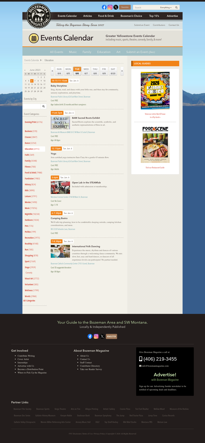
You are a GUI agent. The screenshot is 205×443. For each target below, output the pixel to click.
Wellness (32, 290)
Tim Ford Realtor (142, 408)
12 (29, 84)
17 (44, 84)
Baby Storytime (59, 85)
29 (38, 91)
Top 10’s (154, 15)
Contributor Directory (90, 365)
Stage (30, 267)
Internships (23, 362)
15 (38, 84)
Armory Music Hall (83, 422)
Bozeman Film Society (22, 408)
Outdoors (32, 220)
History (30, 184)
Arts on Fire (75, 408)
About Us (84, 355)
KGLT (97, 422)
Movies (31, 202)
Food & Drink (106, 15)
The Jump (120, 415)
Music (73, 52)
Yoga (53, 153)
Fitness (30, 166)
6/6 (77, 71)
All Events (56, 52)
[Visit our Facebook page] (104, 6)
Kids (30, 190)
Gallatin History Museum (45, 415)
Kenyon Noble (66, 415)
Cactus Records (168, 415)
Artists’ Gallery (109, 408)
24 (44, 88)
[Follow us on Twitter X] (115, 6)
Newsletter (125, 7)
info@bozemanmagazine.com (155, 365)
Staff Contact (86, 362)
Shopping (31, 255)
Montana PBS (146, 422)
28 (35, 91)
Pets (29, 225)
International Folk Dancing (86, 246)
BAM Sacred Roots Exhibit (86, 117)
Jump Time (152, 415)
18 (26, 88)
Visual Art (32, 278)
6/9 (104, 71)
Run (29, 249)
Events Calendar (67, 15)
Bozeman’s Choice (131, 15)
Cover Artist (23, 359)
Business (31, 131)
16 (41, 84)
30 (41, 91)
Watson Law (162, 422)
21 (35, 88)
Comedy (29, 272)
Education (104, 52)
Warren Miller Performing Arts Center (56, 422)
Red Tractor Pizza (136, 415)
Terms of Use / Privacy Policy (93, 433)
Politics (30, 231)
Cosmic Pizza (125, 408)
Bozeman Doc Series (22, 415)
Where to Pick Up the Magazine (32, 372)
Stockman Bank (83, 415)
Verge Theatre (60, 408)
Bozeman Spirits (42, 408)
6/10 (113, 71)
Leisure (31, 196)
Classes (31, 137)
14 (35, 84)
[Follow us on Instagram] (110, 6)
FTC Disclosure (75, 433)
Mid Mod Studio (129, 422)
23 (41, 88)
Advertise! (165, 377)
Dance (30, 143)
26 (29, 91)
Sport (30, 261)
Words (31, 296)
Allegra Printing (91, 408)
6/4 (59, 71)
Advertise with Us (26, 365)
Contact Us (174, 25)
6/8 (95, 71)
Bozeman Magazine (38, 16)
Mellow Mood (159, 408)
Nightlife (32, 214)
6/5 (68, 71)
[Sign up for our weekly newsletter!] (111, 336)
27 (32, 91)
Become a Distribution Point (30, 369)
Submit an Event (141, 25)
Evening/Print (33, 122)
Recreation (32, 237)
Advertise (172, 15)
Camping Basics (59, 218)
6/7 (86, 71)
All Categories (29, 300)
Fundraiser (32, 178)
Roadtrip (31, 243)
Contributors (159, 25)
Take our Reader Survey (91, 369)
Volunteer (31, 284)
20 (32, 88)
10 (44, 81)
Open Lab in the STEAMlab (86, 182)
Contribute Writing (26, 355)
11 (26, 84)
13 (32, 84)
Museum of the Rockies (179, 408)
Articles (87, 15)
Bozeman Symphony (103, 415)
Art (118, 52)
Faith (29, 154)
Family (87, 52)
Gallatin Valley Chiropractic (25, 422)
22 (38, 88)
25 (26, 91)
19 (29, 88)
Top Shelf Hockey (111, 422)
